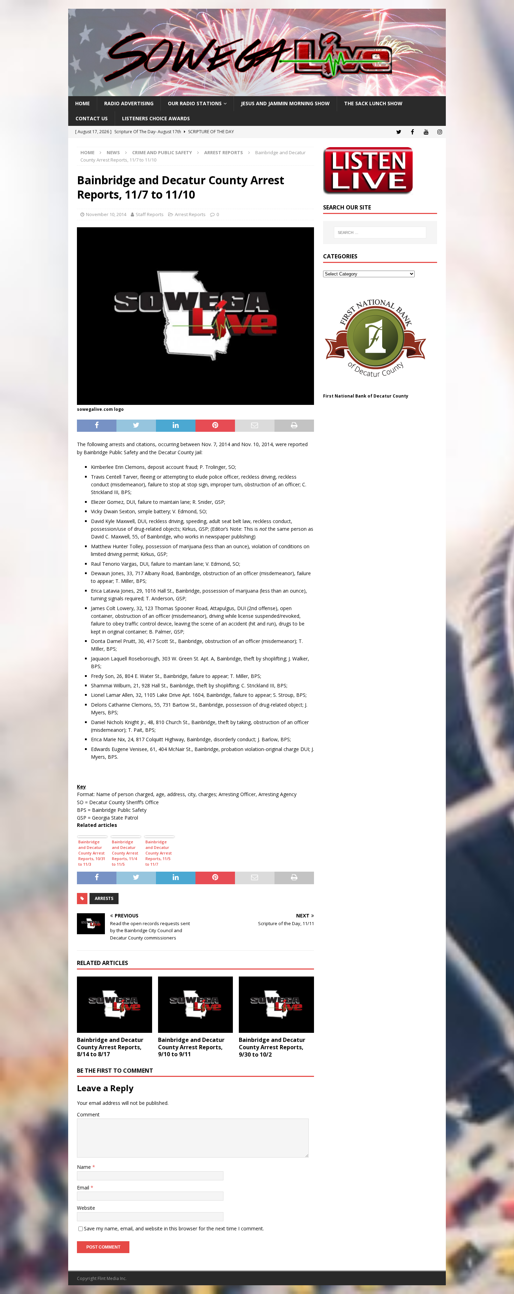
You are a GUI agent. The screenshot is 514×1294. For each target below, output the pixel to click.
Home (82, 103)
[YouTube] (426, 132)
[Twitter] (399, 132)
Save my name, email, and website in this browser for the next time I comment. (174, 1228)
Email (84, 1187)
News (113, 152)
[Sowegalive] (257, 92)
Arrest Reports (190, 214)
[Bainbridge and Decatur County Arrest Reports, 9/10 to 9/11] (195, 1005)
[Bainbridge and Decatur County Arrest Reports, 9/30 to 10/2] (276, 1005)
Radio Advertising (129, 103)
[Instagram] (440, 132)
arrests (104, 898)
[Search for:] (380, 232)
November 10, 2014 (106, 214)
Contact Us (92, 118)
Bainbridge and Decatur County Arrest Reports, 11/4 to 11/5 (125, 853)
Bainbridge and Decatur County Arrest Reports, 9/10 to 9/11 (191, 1047)
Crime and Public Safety (162, 152)
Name (84, 1167)
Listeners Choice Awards (156, 118)
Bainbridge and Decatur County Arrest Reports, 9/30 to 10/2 (272, 1047)
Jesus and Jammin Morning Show (285, 103)
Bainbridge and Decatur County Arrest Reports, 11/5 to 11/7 (158, 853)
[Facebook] (412, 132)
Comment (88, 1114)
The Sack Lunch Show (373, 103)
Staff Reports (150, 214)
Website (86, 1207)
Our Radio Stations (195, 103)
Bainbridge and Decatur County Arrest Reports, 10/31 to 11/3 (91, 853)
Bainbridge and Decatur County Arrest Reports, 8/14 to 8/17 (110, 1047)
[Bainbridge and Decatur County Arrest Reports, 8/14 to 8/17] (114, 1005)
